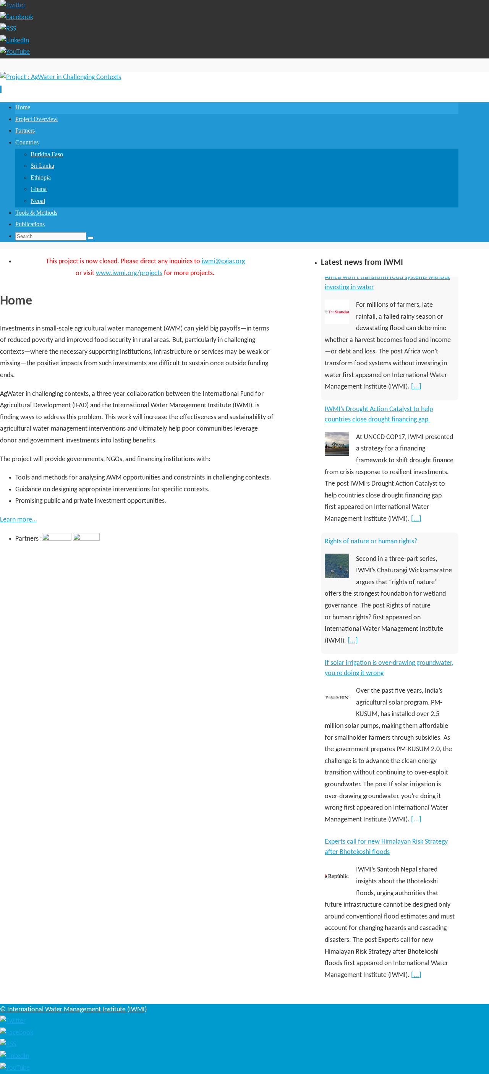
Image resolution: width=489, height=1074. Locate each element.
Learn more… (18, 519)
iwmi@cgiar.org (223, 261)
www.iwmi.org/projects (129, 273)
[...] (416, 395)
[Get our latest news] (8, 28)
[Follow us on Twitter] (13, 5)
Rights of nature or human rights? (371, 417)
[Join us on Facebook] (16, 17)
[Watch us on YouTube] (15, 52)
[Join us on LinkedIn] (14, 40)
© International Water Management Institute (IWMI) (73, 1009)
